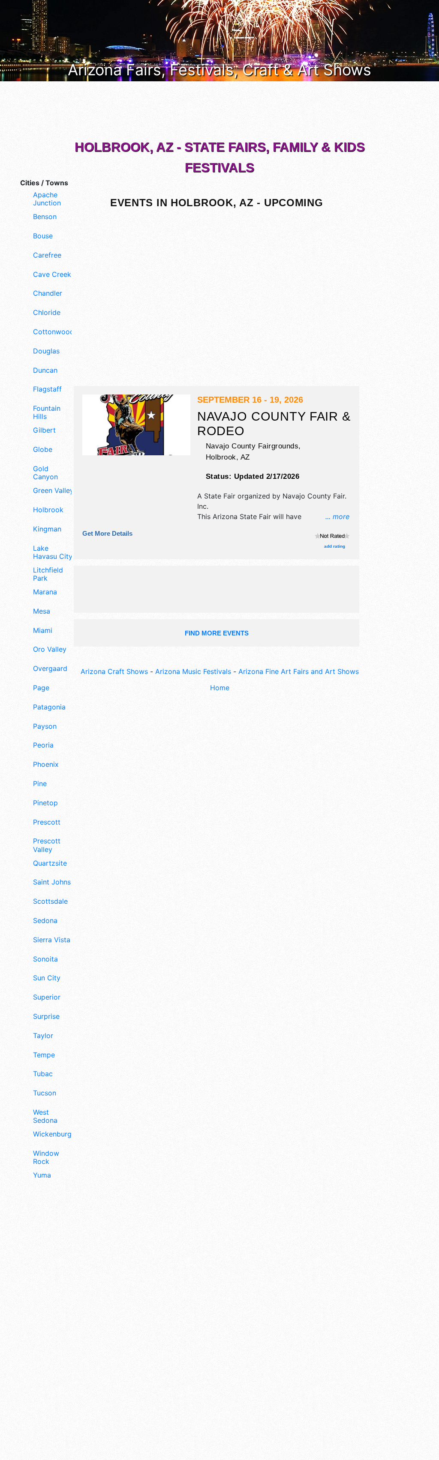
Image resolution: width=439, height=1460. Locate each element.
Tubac (43, 1074)
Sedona (45, 921)
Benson (45, 217)
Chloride (46, 313)
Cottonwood (53, 332)
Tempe (44, 1055)
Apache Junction (47, 199)
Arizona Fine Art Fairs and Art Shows (298, 671)
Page (41, 688)
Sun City (46, 978)
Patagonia (49, 707)
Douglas (46, 351)
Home (219, 687)
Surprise (46, 1016)
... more (337, 516)
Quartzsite (50, 863)
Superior (46, 997)
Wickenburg (52, 1134)
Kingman (47, 529)
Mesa (41, 611)
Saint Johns (52, 882)
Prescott (46, 822)
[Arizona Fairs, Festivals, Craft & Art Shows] (219, 40)
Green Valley (53, 491)
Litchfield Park (48, 574)
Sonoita (45, 959)
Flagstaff (47, 389)
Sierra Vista (51, 940)
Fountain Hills (46, 412)
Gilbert (44, 430)
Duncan (45, 370)
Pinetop (45, 803)
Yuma (42, 1175)
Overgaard (50, 669)
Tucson (44, 1093)
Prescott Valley (46, 845)
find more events (217, 633)
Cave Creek (52, 274)
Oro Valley (49, 649)
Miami (42, 630)
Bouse (43, 236)
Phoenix (46, 764)
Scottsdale (50, 901)
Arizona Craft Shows (114, 671)
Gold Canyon (45, 473)
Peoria (43, 745)
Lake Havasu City (52, 552)
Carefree (47, 255)
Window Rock (46, 1157)
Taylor (43, 1036)
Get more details (107, 533)
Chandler (47, 293)
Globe (42, 449)
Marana (45, 592)
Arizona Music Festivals (193, 671)
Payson (45, 726)
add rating (334, 546)
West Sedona (45, 1116)
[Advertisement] (44, 1331)
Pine (40, 784)
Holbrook (48, 510)
